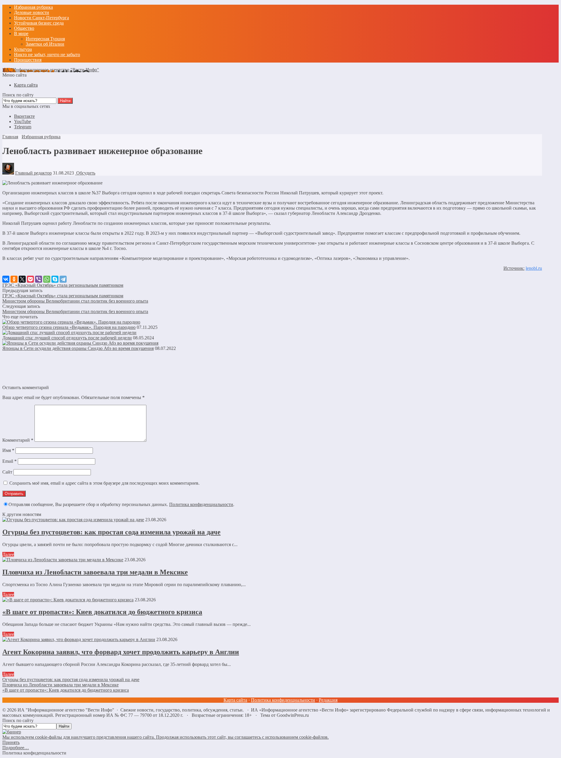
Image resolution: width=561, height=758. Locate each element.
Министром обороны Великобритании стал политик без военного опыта (75, 300)
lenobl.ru (534, 268)
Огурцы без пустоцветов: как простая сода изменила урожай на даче (111, 532)
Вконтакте (24, 116)
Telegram (22, 126)
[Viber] (38, 279)
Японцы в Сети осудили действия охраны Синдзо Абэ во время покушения (78, 348)
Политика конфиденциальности (201, 504)
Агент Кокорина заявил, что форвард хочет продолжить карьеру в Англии (120, 652)
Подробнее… (15, 747)
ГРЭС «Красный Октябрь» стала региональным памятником (62, 285)
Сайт (7, 471)
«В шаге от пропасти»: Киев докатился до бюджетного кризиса (102, 612)
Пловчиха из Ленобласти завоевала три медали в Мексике (95, 572)
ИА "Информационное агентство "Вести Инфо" (50, 69)
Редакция (328, 699)
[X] (22, 279)
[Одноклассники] (14, 279)
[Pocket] (30, 279)
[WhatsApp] (46, 279)
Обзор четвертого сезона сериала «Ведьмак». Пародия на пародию (69, 327)
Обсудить (85, 172)
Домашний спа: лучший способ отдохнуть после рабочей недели (67, 337)
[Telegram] (63, 279)
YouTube (22, 121)
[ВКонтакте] (5, 279)
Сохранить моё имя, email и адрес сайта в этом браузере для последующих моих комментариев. (104, 483)
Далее (8, 554)
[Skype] (54, 279)
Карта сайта (235, 699)
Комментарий (17, 440)
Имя (8, 450)
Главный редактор (33, 172)
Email (9, 461)
